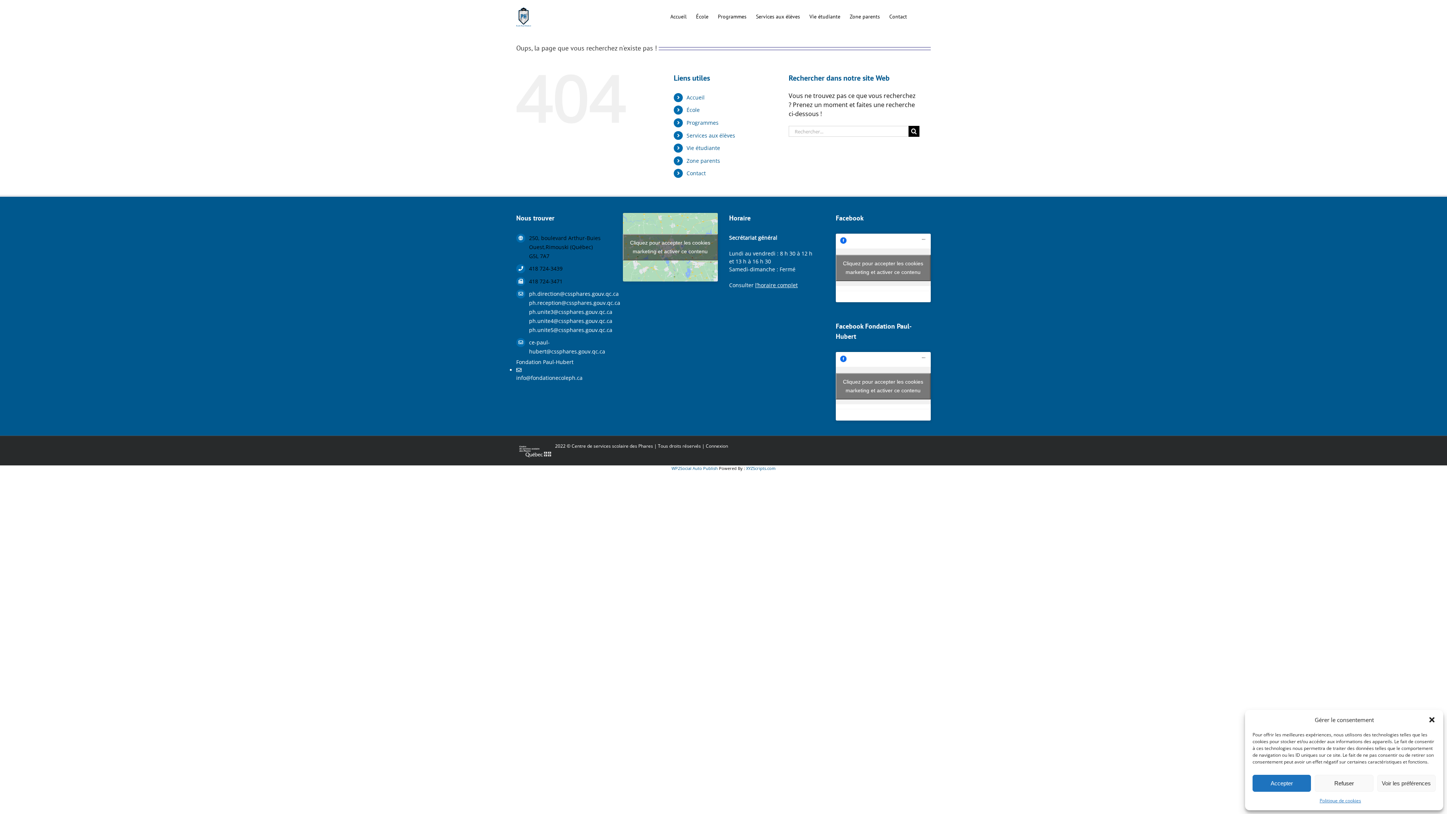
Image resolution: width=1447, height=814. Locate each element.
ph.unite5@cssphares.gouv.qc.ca (570, 330)
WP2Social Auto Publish (694, 468)
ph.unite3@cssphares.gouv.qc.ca (570, 311)
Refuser (1344, 783)
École (693, 109)
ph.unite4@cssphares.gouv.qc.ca (570, 320)
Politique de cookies (1340, 800)
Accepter (1282, 783)
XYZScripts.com (761, 468)
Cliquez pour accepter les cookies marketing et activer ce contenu (670, 247)
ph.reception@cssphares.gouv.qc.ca (570, 302)
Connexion (717, 446)
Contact (696, 173)
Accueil (696, 97)
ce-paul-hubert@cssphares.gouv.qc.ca (567, 347)
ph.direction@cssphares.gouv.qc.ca (570, 293)
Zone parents (703, 160)
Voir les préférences (1406, 783)
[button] (1432, 720)
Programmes (703, 122)
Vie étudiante (703, 147)
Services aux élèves (711, 135)
